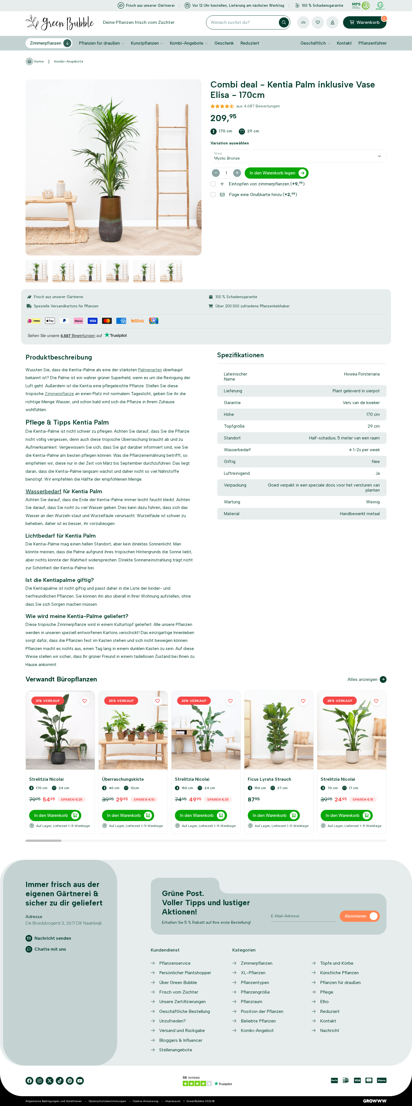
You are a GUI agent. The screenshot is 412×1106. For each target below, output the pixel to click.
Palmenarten (150, 369)
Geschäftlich (313, 43)
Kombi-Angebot (257, 1030)
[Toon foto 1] (37, 271)
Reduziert (249, 43)
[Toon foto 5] (144, 271)
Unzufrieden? (172, 1021)
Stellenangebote (175, 1049)
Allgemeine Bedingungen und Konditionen (54, 1101)
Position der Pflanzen (262, 1011)
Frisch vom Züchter (178, 992)
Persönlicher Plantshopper (185, 972)
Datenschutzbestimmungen (107, 1101)
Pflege (326, 992)
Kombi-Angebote (186, 43)
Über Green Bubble (178, 982)
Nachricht (329, 1030)
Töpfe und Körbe (336, 963)
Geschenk (224, 43)
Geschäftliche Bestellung (184, 1011)
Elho (324, 1001)
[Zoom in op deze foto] (114, 167)
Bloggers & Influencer (180, 1040)
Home (38, 61)
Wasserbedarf (43, 491)
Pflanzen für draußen (99, 43)
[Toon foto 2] (63, 271)
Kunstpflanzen (145, 43)
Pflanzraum (251, 1001)
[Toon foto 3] (90, 271)
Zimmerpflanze (59, 393)
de (303, 22)
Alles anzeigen (363, 679)
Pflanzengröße (255, 992)
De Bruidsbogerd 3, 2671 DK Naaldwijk (64, 923)
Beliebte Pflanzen (258, 1021)
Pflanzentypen (255, 982)
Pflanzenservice (175, 963)
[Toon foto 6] (171, 271)
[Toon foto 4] (117, 271)
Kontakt (344, 43)
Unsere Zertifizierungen (182, 1001)
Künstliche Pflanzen (339, 972)
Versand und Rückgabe (182, 1030)
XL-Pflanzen (253, 972)
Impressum (172, 1101)
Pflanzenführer (372, 43)
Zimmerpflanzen (45, 43)
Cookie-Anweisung (145, 1101)
